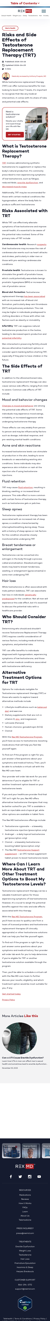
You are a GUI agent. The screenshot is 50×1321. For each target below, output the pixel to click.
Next (45, 1016)
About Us (25, 1216)
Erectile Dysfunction (25, 1246)
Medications (25, 1195)
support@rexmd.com (25, 1289)
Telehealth (7, 1319)
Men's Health (10, 28)
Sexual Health (6, 16)
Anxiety (46, 16)
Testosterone (33, 16)
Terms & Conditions (23, 1319)
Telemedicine (25, 1220)
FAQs (25, 1207)
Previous (37, 1016)
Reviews (25, 1199)
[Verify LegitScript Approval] (25, 1303)
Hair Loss (25, 1259)
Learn (25, 1211)
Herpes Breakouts (25, 1271)
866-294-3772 (25, 1285)
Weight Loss (17, 16)
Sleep (25, 16)
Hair (40, 16)
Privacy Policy (8, 1000)
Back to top (46, 1317)
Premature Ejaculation (25, 1263)
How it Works (25, 1203)
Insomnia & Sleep (25, 1267)
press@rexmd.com (25, 1233)
